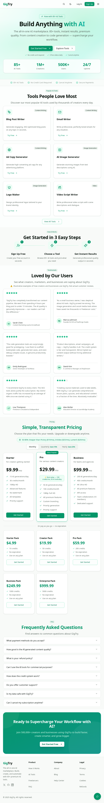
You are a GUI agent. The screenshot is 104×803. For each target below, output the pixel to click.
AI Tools (32, 774)
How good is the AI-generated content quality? (28, 649)
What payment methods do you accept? (25, 640)
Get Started (18, 515)
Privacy (82, 768)
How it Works (34, 768)
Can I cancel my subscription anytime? (24, 702)
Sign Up (89, 4)
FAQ (30, 786)
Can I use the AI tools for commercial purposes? (29, 667)
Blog (56, 774)
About (56, 768)
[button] (26, 123)
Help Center (59, 780)
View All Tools (50, 221)
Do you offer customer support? (21, 685)
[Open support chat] (97, 796)
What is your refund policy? (19, 658)
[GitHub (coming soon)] (8, 785)
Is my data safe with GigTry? (19, 693)
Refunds (83, 786)
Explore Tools (62, 48)
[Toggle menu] (98, 4)
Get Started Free (39, 48)
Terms (82, 774)
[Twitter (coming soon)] (4, 785)
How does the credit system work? (23, 676)
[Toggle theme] (70, 4)
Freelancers (33, 780)
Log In (79, 4)
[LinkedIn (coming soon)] (12, 785)
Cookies (83, 780)
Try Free (10, 135)
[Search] (64, 4)
